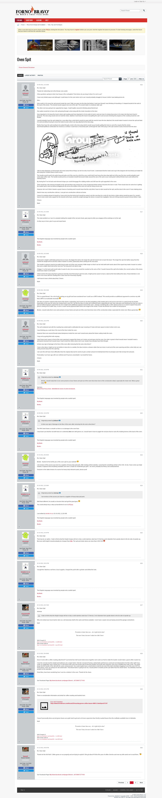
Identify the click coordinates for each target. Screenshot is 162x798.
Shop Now (29, 20)
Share (27, 105)
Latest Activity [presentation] (30, 75)
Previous (121, 782)
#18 (141, 253)
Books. (39, 245)
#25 (141, 533)
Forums (19, 20)
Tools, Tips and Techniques (55, 24)
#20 (141, 321)
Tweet (27, 108)
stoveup (25, 299)
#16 (141, 85)
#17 (141, 212)
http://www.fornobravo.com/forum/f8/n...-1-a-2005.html (49, 642)
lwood (25, 662)
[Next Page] (135, 79)
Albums (39, 20)
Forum (23, 24)
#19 (141, 290)
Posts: (24, 102)
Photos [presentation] (40, 75)
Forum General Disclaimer (27, 67)
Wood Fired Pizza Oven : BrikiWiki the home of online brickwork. (56, 389)
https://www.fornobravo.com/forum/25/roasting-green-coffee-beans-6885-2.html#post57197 (79, 703)
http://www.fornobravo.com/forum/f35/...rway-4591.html (49, 645)
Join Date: (23, 100)
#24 (141, 485)
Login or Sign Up (139, 1)
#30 (141, 747)
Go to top (139, 790)
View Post (60, 377)
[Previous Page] (134, 79)
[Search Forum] (144, 10)
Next (141, 782)
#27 (141, 605)
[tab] (20, 75)
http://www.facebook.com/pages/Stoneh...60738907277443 (67, 680)
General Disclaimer (126, 790)
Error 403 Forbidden (56, 702)
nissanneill (25, 614)
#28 (141, 653)
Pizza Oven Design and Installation (36, 24)
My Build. (40, 242)
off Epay (70, 504)
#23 (141, 455)
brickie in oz (25, 220)
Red (22, 790)
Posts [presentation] (20, 75)
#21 (141, 370)
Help (46, 20)
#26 (141, 563)
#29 (141, 689)
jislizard (25, 93)
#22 (141, 413)
